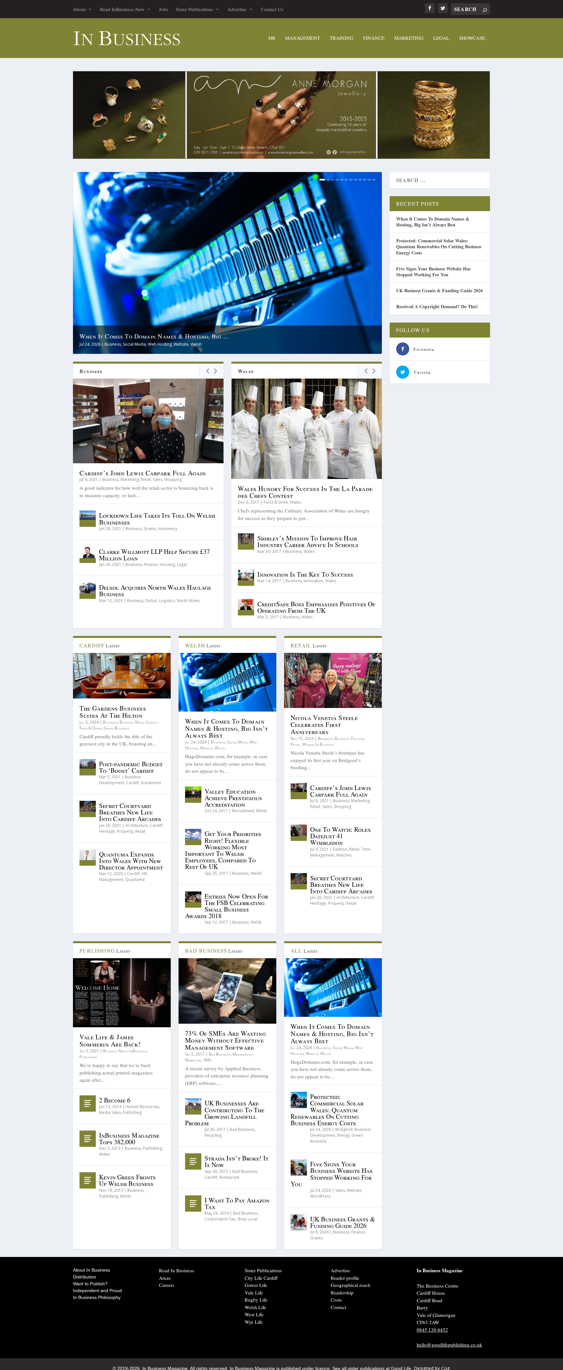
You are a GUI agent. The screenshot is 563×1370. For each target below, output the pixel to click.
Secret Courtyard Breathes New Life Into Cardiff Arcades (130, 812)
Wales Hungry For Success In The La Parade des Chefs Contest (305, 492)
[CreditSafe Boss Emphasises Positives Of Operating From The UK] (246, 607)
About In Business (91, 1270)
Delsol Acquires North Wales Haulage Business (155, 590)
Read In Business (176, 1270)
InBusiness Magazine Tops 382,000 (129, 1138)
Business (113, 344)
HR (271, 38)
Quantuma (135, 879)
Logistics (167, 600)
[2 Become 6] (87, 1103)
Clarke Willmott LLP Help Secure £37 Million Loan (154, 554)
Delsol (151, 600)
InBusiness (138, 1051)
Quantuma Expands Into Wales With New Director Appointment (131, 861)
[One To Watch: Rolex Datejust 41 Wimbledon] (299, 833)
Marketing (409, 38)
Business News (132, 722)
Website (181, 344)
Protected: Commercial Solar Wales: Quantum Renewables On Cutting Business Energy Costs (327, 1109)
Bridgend (325, 738)
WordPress (320, 1196)
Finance (373, 38)
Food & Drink (276, 502)
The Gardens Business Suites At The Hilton (112, 712)
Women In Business (318, 744)
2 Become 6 (114, 1100)
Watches (344, 855)
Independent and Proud (97, 1290)
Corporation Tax (220, 1219)
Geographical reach (350, 1285)
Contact (338, 1307)
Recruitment (243, 811)
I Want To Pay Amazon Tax (237, 1203)
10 (364, 179)
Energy (343, 1135)
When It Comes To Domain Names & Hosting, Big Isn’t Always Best (226, 728)
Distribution (84, 1276)
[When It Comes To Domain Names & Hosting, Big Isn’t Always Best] (227, 682)
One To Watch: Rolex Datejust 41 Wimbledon (340, 836)
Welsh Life (255, 1307)
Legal (441, 38)
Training (342, 38)
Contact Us (272, 9)
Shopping (173, 479)
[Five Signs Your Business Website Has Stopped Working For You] (299, 1167)
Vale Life (254, 1292)
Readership (342, 1292)
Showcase (472, 38)
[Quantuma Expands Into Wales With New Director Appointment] (87, 857)
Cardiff (152, 722)
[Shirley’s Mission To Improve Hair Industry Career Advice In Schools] (246, 541)
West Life (254, 1314)
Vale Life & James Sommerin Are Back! (110, 1040)
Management (302, 38)
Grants (150, 528)
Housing (167, 564)
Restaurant (229, 1177)
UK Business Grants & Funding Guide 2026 (342, 1222)
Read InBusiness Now (122, 9)
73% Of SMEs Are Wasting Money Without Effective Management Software (225, 1040)
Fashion (357, 738)
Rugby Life (256, 1299)
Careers (166, 1285)
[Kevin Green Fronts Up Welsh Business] (87, 1180)
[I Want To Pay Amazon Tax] (193, 1203)
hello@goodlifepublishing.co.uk (449, 1344)
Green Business (116, 728)
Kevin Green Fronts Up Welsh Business (127, 1180)
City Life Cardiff (261, 1278)
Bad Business (220, 1054)
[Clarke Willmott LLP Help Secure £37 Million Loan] (87, 555)
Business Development (120, 780)
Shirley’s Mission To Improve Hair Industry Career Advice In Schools (307, 541)
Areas (165, 1278)
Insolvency (167, 528)
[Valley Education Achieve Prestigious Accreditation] (193, 794)
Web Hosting (160, 344)
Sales (157, 479)
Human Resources (142, 1106)
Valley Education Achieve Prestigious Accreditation (233, 798)
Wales (295, 502)
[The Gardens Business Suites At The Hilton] (122, 676)
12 (373, 179)
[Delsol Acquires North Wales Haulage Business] (87, 591)
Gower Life (256, 1285)
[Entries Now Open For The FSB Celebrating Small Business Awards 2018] (193, 899)
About (79, 9)
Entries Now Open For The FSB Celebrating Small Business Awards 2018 (226, 906)
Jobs (163, 9)
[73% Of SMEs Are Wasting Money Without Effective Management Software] (227, 990)
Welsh (196, 344)
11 (369, 179)
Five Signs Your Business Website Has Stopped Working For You (332, 1174)
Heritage (107, 831)
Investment (151, 783)
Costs (336, 1299)
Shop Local (247, 1219)
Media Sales (110, 1112)
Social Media (134, 344)
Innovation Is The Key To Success (305, 574)
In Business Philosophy (97, 1297)
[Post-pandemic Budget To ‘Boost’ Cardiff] (87, 767)
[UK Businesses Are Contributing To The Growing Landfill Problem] (193, 1106)
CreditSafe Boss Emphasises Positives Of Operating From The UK (316, 607)
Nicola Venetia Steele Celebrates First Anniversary (324, 724)
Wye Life (254, 1322)
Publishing (88, 1057)
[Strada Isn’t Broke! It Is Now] (193, 1161)
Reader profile (345, 1278)
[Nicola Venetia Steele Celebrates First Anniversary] (333, 680)
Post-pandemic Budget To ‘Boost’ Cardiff (131, 767)
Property (125, 831)
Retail (146, 479)
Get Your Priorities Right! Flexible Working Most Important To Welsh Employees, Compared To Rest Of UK (223, 850)
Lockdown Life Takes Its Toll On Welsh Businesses (157, 518)
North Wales (188, 600)
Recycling (213, 1135)
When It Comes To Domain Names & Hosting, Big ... (153, 336)
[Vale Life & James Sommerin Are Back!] (122, 992)
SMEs (207, 1060)
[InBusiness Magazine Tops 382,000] (87, 1139)
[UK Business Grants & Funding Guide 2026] (299, 1222)
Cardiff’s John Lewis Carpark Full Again (142, 473)
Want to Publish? (90, 1283)
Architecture (136, 825)
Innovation (313, 581)
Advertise (237, 9)
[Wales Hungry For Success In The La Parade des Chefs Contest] (306, 429)
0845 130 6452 (432, 1329)
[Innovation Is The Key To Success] (246, 578)
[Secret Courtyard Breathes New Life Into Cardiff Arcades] (87, 809)
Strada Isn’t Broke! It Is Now (236, 1161)
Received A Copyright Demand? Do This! (437, 306)
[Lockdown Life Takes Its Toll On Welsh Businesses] (87, 519)
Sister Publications (194, 9)
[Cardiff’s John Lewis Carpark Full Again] (148, 421)
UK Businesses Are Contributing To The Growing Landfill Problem (224, 1113)
